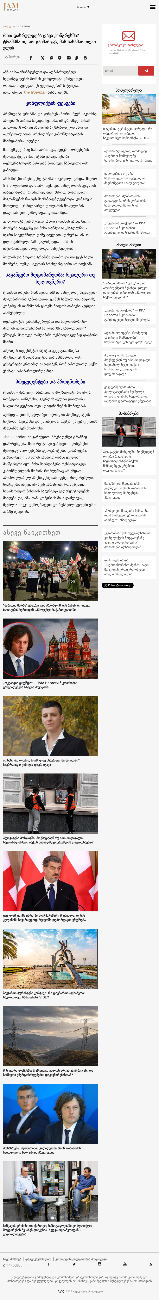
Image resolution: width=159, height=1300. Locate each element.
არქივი (9, 26)
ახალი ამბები (128, 244)
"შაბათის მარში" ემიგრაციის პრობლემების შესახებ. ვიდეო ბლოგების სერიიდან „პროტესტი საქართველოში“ (46, 607)
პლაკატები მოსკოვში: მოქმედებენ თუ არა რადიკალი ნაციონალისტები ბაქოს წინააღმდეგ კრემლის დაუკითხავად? (48, 840)
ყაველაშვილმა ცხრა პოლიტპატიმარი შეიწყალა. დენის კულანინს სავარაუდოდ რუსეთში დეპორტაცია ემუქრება (44, 917)
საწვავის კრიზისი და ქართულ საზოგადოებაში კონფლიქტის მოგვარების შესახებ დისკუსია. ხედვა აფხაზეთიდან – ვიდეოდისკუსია (47, 1229)
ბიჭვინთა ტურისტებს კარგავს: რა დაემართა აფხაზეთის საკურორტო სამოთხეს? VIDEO (44, 995)
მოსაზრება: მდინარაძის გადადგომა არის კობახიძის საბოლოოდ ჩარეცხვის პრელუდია (42, 1150)
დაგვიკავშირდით (38, 1259)
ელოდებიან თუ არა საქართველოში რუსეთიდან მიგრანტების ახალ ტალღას (124, 178)
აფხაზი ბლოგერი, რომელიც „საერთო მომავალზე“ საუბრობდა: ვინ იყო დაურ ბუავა (41, 762)
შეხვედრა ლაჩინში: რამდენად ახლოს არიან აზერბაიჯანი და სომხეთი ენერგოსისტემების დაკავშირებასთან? (48, 1072)
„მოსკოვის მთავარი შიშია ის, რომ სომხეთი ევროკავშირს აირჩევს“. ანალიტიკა (126, 515)
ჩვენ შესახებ (12, 1259)
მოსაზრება (129, 413)
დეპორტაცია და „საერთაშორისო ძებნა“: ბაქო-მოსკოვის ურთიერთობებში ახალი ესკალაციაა (127, 567)
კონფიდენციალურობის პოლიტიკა (81, 1259)
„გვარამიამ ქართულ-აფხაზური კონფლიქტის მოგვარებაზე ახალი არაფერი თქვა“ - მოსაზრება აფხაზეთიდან (127, 540)
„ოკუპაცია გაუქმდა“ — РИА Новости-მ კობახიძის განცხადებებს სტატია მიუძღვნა (40, 685)
